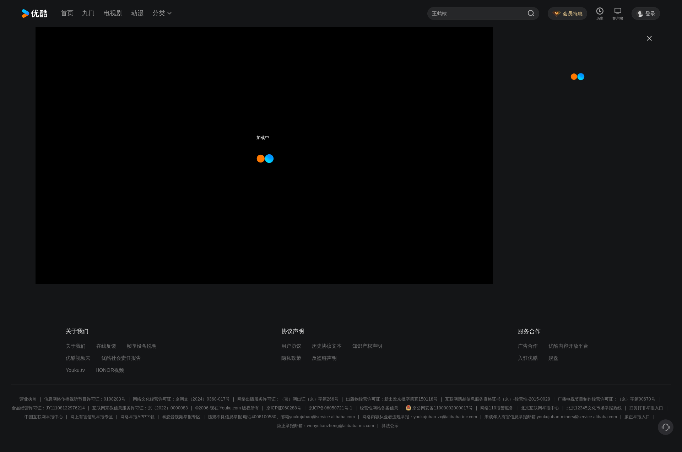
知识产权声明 (367, 346)
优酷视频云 (78, 358)
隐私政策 (291, 358)
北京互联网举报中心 (540, 408)
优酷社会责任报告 (121, 358)
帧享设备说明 (142, 346)
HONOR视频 (110, 370)
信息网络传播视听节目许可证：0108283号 (84, 399)
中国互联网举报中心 (44, 416)
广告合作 (528, 346)
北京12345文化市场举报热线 (594, 408)
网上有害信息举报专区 (91, 416)
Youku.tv (75, 370)
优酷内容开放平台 (568, 346)
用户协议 (291, 346)
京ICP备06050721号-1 (330, 408)
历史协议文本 (327, 346)
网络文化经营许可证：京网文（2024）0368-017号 (181, 399)
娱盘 (553, 358)
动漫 (137, 13)
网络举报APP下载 (137, 416)
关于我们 (76, 346)
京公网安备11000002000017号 (442, 408)
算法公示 (390, 425)
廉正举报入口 (637, 416)
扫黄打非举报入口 (646, 408)
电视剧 (113, 13)
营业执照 (28, 399)
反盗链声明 (324, 358)
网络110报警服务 (496, 408)
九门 (88, 13)
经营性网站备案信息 (379, 408)
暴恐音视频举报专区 (181, 416)
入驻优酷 (528, 358)
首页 (67, 13)
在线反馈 (106, 346)
